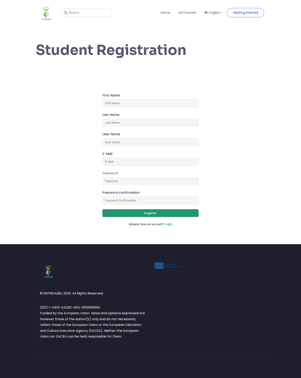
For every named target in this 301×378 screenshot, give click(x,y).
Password (110, 173)
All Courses (187, 12)
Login (168, 224)
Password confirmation (121, 192)
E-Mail (107, 153)
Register (150, 213)
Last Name (110, 114)
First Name (111, 95)
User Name (111, 134)
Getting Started (245, 12)
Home (165, 12)
